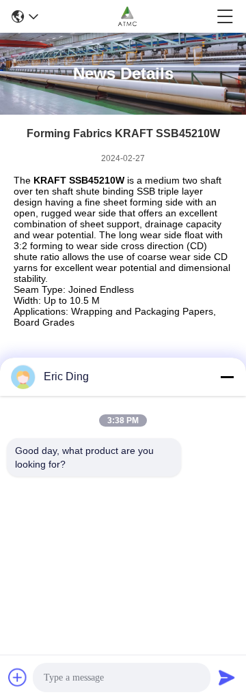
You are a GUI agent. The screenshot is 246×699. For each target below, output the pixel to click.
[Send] (227, 677)
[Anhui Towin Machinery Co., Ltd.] (127, 16)
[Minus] (227, 377)
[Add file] (17, 677)
